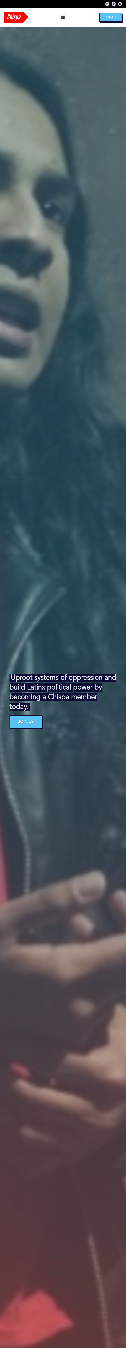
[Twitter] (114, 4)
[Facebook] (120, 4)
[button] (63, 17)
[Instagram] (107, 4)
